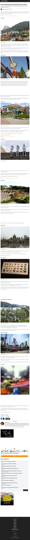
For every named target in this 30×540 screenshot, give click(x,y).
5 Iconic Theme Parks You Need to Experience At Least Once (10, 15)
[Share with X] (4, 419)
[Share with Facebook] (1, 419)
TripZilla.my (15, 523)
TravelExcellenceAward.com (15, 529)
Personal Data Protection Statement (15, 537)
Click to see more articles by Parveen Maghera (17, 427)
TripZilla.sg (15, 526)
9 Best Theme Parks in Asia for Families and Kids (8, 136)
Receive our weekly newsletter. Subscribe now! (10, 453)
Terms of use (15, 534)
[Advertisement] (15, 90)
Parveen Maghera (7, 422)
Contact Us (15, 533)
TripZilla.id (15, 520)
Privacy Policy (15, 536)
